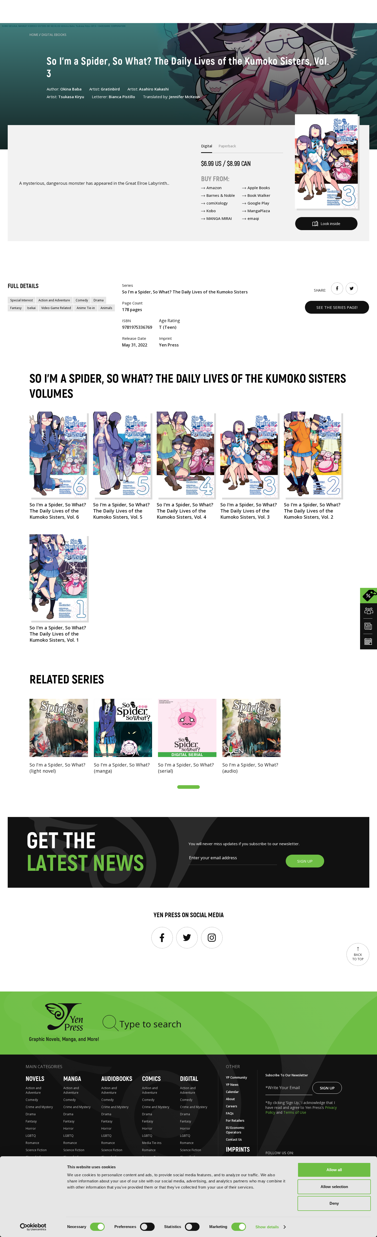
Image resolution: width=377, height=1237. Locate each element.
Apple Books (258, 187)
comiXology (217, 203)
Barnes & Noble (220, 195)
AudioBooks (116, 1079)
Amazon (214, 187)
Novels (35, 1079)
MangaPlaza (258, 210)
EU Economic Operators (235, 1130)
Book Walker (258, 195)
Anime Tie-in (86, 308)
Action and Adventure (54, 300)
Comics (151, 1079)
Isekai (31, 308)
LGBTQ (31, 1135)
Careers (231, 1106)
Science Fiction (36, 1150)
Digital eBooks (54, 35)
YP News (232, 1084)
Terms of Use (294, 1112)
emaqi (253, 218)
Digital (189, 1079)
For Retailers (235, 1120)
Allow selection (334, 1186)
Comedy (82, 300)
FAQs (230, 1113)
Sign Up (327, 1087)
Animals (106, 308)
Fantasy (16, 308)
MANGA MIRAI (219, 218)
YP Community (236, 1077)
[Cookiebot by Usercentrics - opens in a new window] (33, 1227)
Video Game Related (56, 308)
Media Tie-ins (151, 1143)
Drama (99, 300)
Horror (31, 1128)
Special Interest (21, 300)
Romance (32, 1143)
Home (33, 35)
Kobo (211, 210)
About (230, 1099)
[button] (188, 787)
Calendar (232, 1092)
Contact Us (234, 1139)
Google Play (258, 203)
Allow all (334, 1170)
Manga (72, 1079)
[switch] (147, 1227)
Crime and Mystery (39, 1107)
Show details (267, 1227)
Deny (334, 1203)
